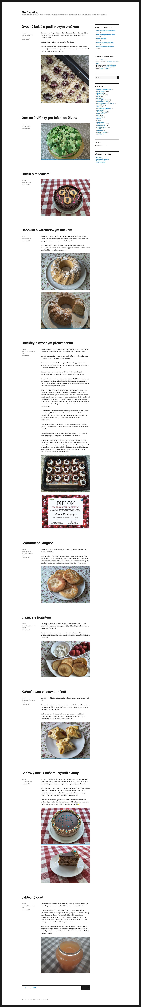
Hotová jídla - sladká (26, 626)
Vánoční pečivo (101, 125)
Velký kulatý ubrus (104, 60)
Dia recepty (100, 93)
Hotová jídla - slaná (26, 551)
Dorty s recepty (28, 781)
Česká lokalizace (100, 162)
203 (35, 988)
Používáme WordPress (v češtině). (39, 1000)
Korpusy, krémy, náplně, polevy (105, 103)
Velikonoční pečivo (102, 127)
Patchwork (100, 110)
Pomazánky (100, 113)
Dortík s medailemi (36, 173)
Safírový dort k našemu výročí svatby (50, 772)
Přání (98, 115)
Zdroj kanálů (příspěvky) (102, 159)
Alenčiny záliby (30, 12)
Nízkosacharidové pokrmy (104, 108)
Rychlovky (100, 117)
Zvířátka (99, 134)
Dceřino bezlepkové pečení (104, 89)
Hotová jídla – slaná (102, 101)
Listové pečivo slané (26, 700)
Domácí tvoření (101, 95)
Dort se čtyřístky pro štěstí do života (49, 117)
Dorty (23, 126)
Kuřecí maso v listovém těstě (44, 691)
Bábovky (24, 238)
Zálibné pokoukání (102, 132)
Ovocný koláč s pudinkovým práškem (50, 26)
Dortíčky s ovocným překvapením (47, 342)
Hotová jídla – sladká (102, 100)
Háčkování (100, 98)
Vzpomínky (100, 130)
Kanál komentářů (100, 161)
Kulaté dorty (27, 126)
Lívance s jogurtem (36, 617)
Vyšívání (99, 129)
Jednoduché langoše (38, 543)
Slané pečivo (100, 122)
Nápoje (99, 107)
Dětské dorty (24, 182)
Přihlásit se (99, 157)
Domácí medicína (26, 906)
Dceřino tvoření (101, 91)
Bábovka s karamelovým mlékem (47, 230)
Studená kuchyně (101, 124)
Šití (98, 120)
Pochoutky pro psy (102, 112)
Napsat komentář (26, 39)
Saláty (98, 118)
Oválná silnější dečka (110, 67)
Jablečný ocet (32, 897)
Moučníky (24, 35)
